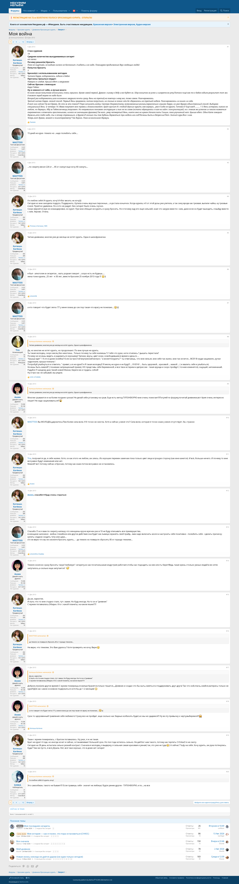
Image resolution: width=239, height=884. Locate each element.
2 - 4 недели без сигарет (40, 836)
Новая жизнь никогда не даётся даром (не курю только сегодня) (49, 856)
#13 (227, 527)
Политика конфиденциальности (198, 878)
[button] (37, 10)
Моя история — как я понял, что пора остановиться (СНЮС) (58, 833)
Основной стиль (17, 878)
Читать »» (21, 72)
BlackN (18, 851)
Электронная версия (124, 24)
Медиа (44, 10)
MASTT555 (32, 421)
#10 (227, 418)
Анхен (30, 495)
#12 (227, 491)
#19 (227, 735)
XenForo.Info (24, 882)
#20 (227, 772)
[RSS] (229, 877)
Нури (18, 836)
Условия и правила (176, 878)
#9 (228, 384)
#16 (227, 631)
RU (28, 878)
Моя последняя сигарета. (37, 826)
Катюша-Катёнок (17, 37)
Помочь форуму (89, 10)
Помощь (216, 878)
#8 (228, 337)
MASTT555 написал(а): (37, 636)
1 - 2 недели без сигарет (42, 828)
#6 (228, 269)
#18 (227, 701)
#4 (228, 196)
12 (23, 42)
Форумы (15, 10)
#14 (227, 561)
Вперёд (29, 42)
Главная (225, 878)
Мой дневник (23, 849)
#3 (228, 163)
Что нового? (29, 10)
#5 (228, 233)
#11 (227, 454)
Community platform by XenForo (92, 880)
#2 (228, 129)
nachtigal (221, 836)
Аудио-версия (143, 24)
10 (71, 859)
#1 (228, 47)
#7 (228, 303)
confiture (19, 828)
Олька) (18, 859)
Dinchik (221, 844)
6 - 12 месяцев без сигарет (42, 859)
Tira (29, 458)
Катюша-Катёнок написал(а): (40, 341)
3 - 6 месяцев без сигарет (42, 851)
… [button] (19, 42)
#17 (227, 667)
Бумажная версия (102, 24)
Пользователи (60, 10)
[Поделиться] (225, 47)
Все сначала (22, 841)
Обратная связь (161, 878)
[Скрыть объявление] (228, 17)
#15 (227, 594)
